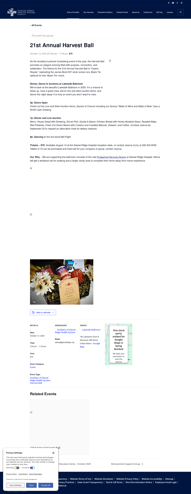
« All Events (36, 25)
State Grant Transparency (90, 482)
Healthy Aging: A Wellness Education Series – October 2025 (61, 463)
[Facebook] (168, 2)
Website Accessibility (152, 478)
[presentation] (59, 422)
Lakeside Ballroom (91, 329)
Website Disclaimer (103, 478)
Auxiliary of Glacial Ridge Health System (40, 379)
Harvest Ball (36, 383)
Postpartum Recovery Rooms (111, 157)
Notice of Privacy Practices (61, 482)
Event (33, 367)
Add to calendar (43, 312)
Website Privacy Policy (127, 478)
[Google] (177, 2)
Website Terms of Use (80, 478)
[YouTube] (172, 2)
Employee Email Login (166, 482)
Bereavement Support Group (126, 463)
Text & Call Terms (114, 482)
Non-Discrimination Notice (139, 482)
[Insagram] (181, 2)
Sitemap (169, 478)
